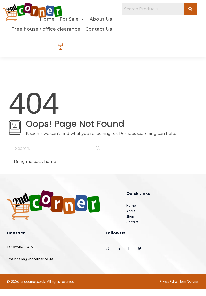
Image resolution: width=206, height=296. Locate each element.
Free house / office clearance (45, 29)
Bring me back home (34, 161)
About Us (101, 19)
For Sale (69, 19)
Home (47, 19)
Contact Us (98, 29)
